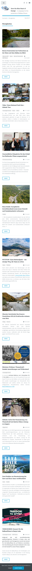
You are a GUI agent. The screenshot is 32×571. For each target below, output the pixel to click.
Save (4, 482)
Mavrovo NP (5, 56)
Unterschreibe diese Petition (22, 275)
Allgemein (5, 427)
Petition (8, 265)
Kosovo (8, 321)
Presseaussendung (7, 159)
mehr (5, 76)
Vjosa (11, 56)
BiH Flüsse (5, 58)
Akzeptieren (18, 568)
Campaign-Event (6, 372)
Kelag (4, 321)
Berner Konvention (18, 56)
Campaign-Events (7, 110)
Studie (4, 214)
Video (17, 110)
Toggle (3, 3)
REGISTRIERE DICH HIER (8, 386)
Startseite (4, 18)
